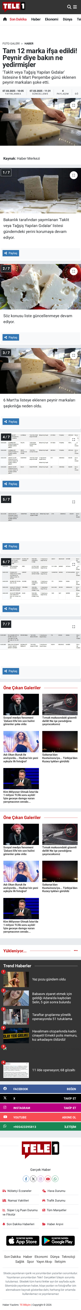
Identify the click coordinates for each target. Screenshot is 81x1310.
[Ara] (69, 7)
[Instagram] (40, 1179)
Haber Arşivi (55, 1224)
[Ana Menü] (75, 7)
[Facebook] (26, 1179)
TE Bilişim (25, 1304)
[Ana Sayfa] (5, 19)
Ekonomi (51, 19)
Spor (30, 1262)
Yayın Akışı (44, 1262)
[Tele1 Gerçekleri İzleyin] (14, 7)
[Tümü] (76, 951)
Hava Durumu (56, 1191)
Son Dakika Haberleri (20, 1224)
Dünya (67, 19)
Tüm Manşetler (56, 1210)
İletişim (60, 1262)
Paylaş (13, 253)
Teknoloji (68, 1257)
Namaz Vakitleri (18, 1200)
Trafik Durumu (56, 1200)
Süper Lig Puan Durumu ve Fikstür (20, 1212)
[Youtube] (48, 1179)
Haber (35, 19)
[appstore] (22, 1241)
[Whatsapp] (55, 1179)
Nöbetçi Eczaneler (19, 1191)
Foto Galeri (11, 43)
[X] (33, 1179)
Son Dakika (18, 19)
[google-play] (58, 1241)
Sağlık (19, 1262)
